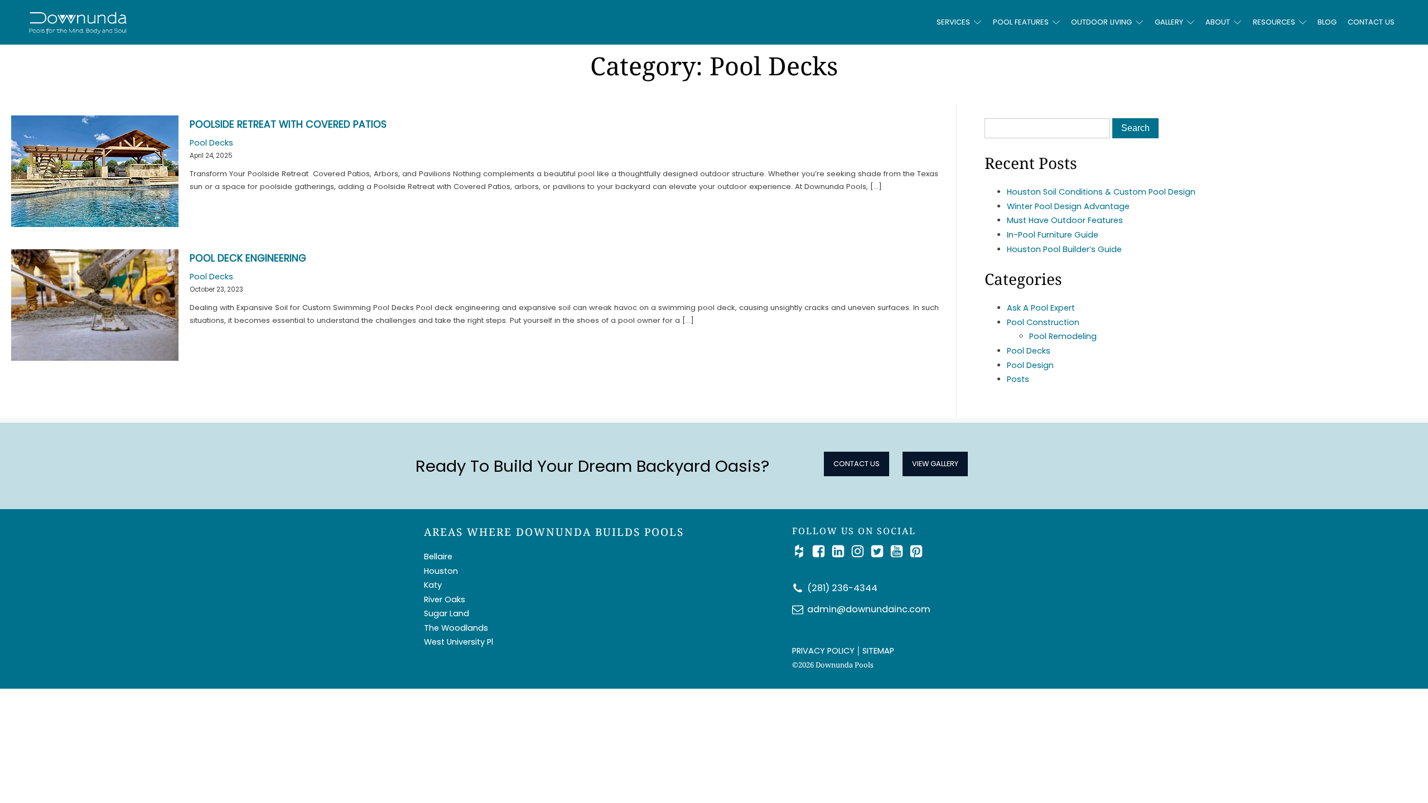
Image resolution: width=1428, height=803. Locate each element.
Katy (433, 585)
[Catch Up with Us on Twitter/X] (880, 551)
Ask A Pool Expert (1041, 307)
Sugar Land (446, 613)
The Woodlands (456, 627)
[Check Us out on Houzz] (802, 551)
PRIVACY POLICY (823, 650)
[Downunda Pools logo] (195, 22)
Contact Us (1371, 22)
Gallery (1169, 22)
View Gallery (935, 463)
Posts (1018, 379)
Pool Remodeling (1063, 336)
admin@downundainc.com (868, 609)
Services (953, 22)
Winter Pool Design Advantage (1068, 206)
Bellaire (438, 556)
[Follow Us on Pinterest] (916, 551)
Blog (1327, 22)
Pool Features (1021, 22)
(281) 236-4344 (842, 588)
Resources (1274, 22)
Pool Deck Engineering (248, 258)
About (1217, 22)
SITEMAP (878, 650)
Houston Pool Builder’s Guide (1064, 249)
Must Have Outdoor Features (1065, 220)
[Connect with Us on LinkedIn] (841, 551)
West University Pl (458, 641)
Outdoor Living (1101, 22)
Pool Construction (1043, 322)
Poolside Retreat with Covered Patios (288, 124)
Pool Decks (211, 142)
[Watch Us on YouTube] (899, 551)
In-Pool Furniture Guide (1052, 234)
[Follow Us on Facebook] (821, 551)
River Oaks (444, 599)
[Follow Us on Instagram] (860, 551)
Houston (441, 571)
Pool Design (1030, 365)
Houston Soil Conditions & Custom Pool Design (1101, 191)
